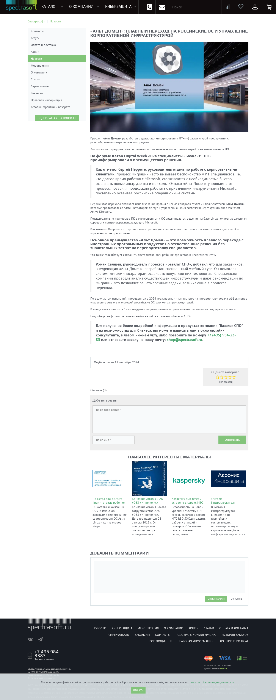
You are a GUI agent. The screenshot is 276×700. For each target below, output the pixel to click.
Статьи (35, 79)
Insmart (223, 668)
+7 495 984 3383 (46, 653)
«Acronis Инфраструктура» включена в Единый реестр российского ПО (227, 504)
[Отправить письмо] (162, 7)
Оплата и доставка (43, 45)
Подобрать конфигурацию (196, 635)
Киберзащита (121, 628)
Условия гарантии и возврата (50, 107)
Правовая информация (46, 100)
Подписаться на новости (57, 118)
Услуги (35, 38)
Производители (159, 641)
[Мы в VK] (32, 639)
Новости (36, 59)
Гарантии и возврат (233, 641)
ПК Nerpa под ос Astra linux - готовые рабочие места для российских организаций (109, 504)
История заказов (235, 635)
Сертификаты (40, 86)
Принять (138, 690)
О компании (39, 72)
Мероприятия (40, 65)
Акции (35, 52)
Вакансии (37, 93)
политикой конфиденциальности (212, 682)
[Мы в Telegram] (42, 639)
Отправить (232, 440)
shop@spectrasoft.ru (184, 339)
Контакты (37, 31)
